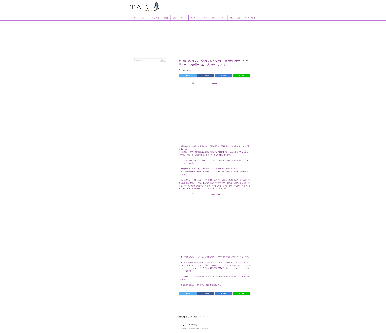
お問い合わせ (188, 317)
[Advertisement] (189, 37)
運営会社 (180, 317)
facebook (206, 317)
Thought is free (204, 328)
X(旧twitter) (197, 317)
